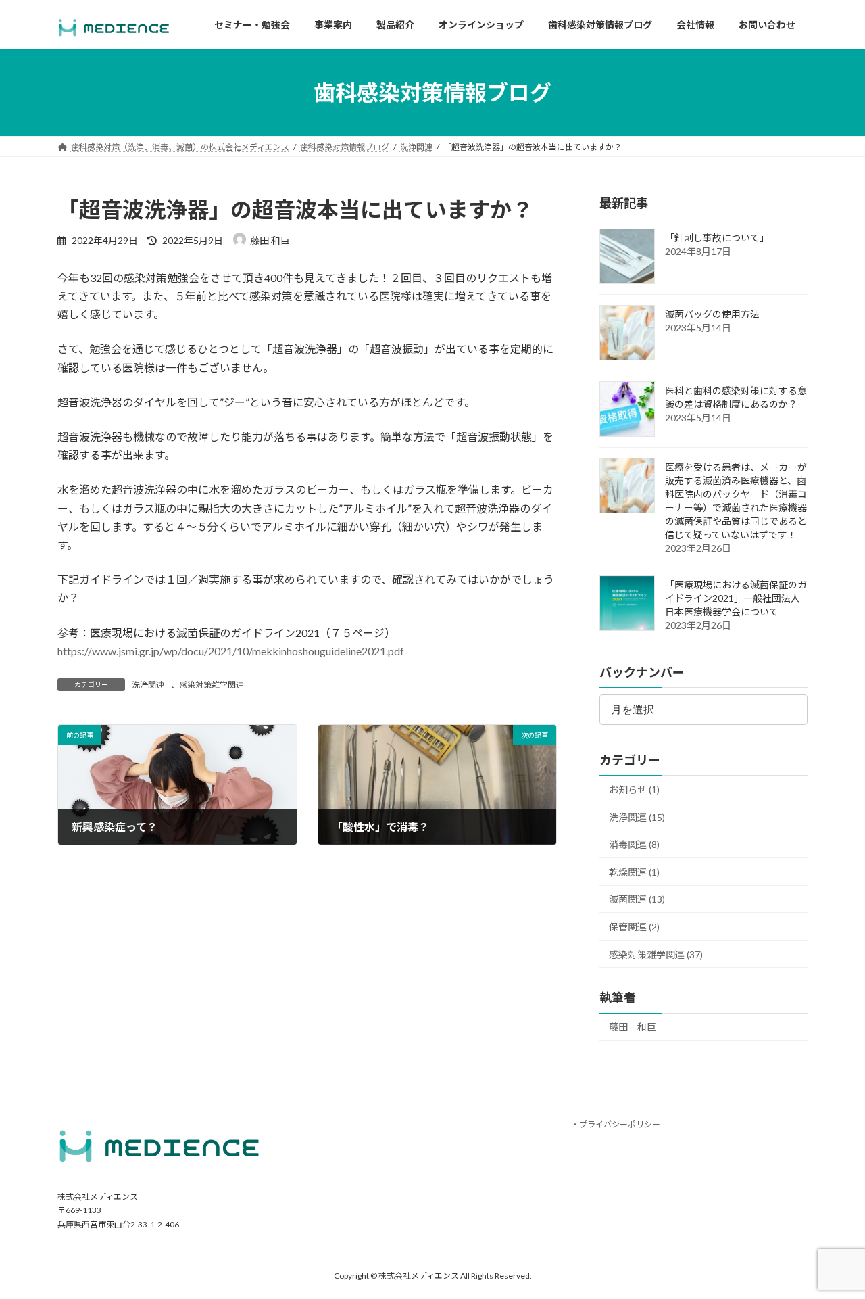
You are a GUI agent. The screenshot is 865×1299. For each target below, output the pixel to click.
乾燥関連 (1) (634, 872)
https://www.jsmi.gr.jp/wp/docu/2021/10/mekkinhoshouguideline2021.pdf (230, 650)
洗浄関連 (148, 685)
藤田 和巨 (632, 1027)
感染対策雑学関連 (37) (656, 954)
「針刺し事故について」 (717, 238)
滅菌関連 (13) (637, 899)
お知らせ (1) (634, 789)
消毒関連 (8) (634, 845)
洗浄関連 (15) (637, 817)
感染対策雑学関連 (211, 685)
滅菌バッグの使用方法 (712, 315)
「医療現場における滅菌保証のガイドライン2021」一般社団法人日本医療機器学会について (736, 599)
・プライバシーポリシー (615, 1124)
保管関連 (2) (634, 926)
